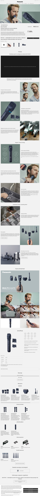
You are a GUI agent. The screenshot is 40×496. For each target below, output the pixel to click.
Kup (33, 38)
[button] (14, 45)
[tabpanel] (20, 379)
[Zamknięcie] (39, 490)
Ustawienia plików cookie (30, 488)
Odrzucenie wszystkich (30, 490)
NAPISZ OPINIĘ (20, 379)
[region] (20, 490)
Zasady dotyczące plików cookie (32, 66)
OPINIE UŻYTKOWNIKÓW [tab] (20, 375)
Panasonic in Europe (2, 0)
